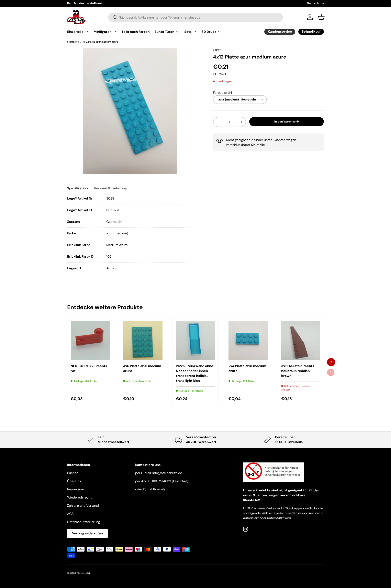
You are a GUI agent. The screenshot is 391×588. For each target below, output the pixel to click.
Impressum (75, 489)
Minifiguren (102, 32)
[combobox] (195, 17)
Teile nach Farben (136, 32)
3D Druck (209, 32)
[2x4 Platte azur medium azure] (248, 340)
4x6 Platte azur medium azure (142, 368)
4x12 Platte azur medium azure (100, 42)
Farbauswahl (222, 92)
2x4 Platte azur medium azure (247, 368)
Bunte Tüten (164, 32)
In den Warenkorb (286, 122)
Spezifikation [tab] (77, 188)
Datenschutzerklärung (83, 522)
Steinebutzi (83, 573)
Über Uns (74, 481)
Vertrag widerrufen (87, 533)
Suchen (72, 473)
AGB (70, 514)
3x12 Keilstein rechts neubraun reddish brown (297, 371)
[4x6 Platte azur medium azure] (142, 340)
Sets (188, 32)
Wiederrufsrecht (79, 497)
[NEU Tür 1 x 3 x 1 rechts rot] (90, 340)
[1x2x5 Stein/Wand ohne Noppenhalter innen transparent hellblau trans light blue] (195, 340)
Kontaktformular (155, 489)
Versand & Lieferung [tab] (110, 188)
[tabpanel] (130, 233)
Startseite (73, 42)
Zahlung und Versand (83, 505)
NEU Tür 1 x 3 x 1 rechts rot (89, 368)
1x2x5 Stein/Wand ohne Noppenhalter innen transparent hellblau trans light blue (194, 373)
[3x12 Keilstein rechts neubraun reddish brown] (300, 340)
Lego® (217, 50)
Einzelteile (75, 32)
